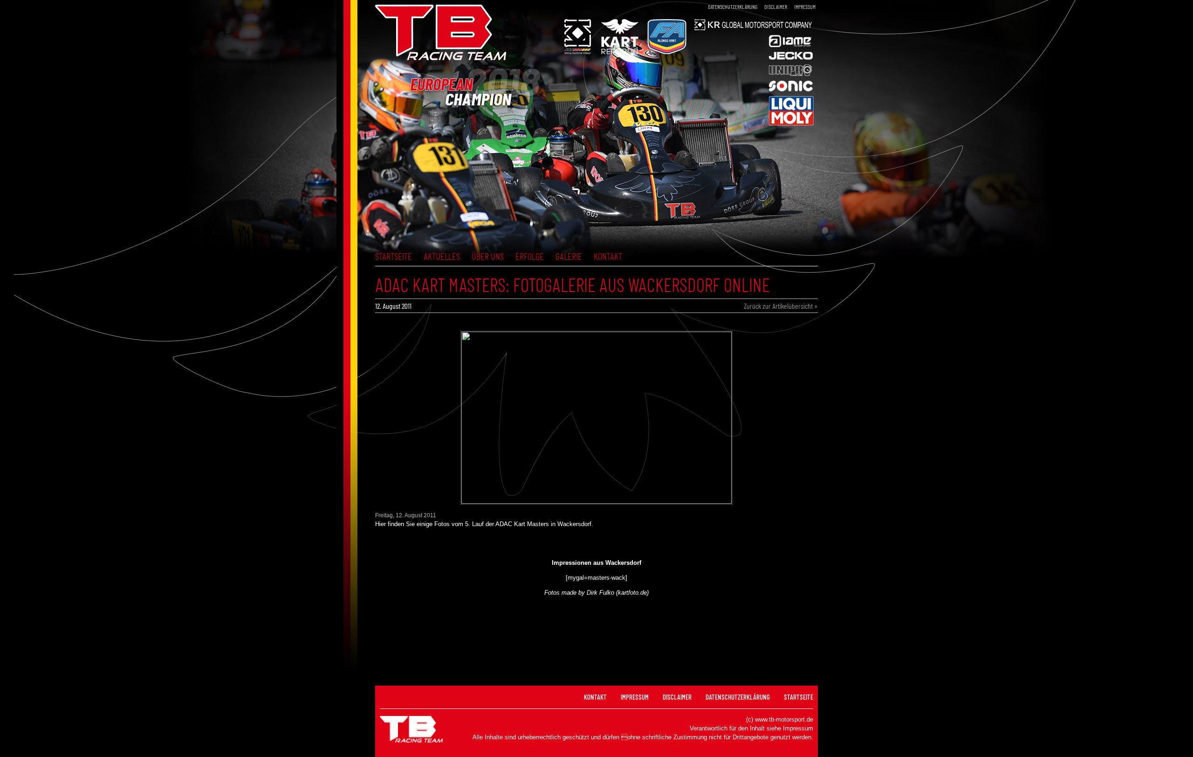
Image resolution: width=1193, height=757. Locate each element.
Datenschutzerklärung (732, 6)
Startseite (393, 256)
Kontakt (608, 256)
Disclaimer (775, 6)
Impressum (805, 6)
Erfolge (529, 256)
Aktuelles (442, 256)
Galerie (568, 256)
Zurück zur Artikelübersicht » (781, 305)
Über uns (488, 256)
